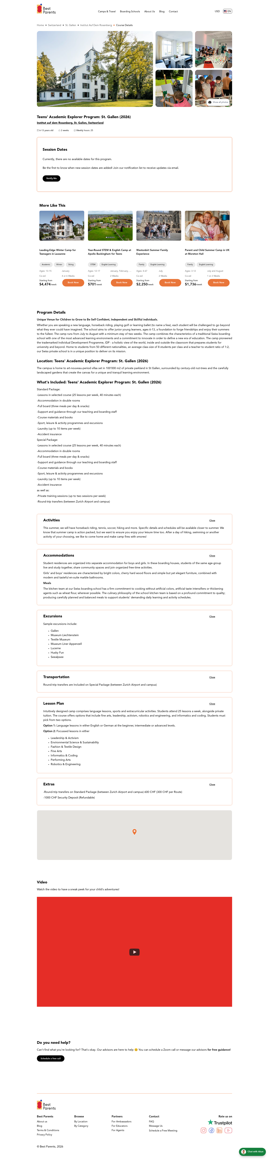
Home (40, 25)
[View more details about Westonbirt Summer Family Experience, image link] (158, 226)
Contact (173, 11)
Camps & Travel (107, 11)
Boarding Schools (130, 11)
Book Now (73, 282)
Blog (162, 11)
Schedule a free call (51, 1059)
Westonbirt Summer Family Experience (152, 252)
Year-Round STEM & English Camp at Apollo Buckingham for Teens (109, 252)
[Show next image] (80, 225)
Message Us (156, 1126)
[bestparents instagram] (203, 1130)
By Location (80, 1122)
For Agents (118, 1130)
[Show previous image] (43, 225)
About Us (149, 11)
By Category (81, 1126)
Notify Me (51, 178)
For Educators (119, 1126)
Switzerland (54, 25)
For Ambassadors (121, 1122)
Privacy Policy (44, 1135)
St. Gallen (70, 25)
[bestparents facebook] (211, 1130)
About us (42, 1122)
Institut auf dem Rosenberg (96, 25)
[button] (134, 832)
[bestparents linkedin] (219, 1130)
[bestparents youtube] (228, 1130)
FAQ (151, 1122)
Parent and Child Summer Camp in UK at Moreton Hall (207, 252)
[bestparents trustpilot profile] (216, 1122)
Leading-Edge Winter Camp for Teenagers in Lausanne (57, 252)
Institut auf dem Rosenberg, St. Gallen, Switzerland (70, 123)
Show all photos (220, 102)
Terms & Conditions (48, 1130)
